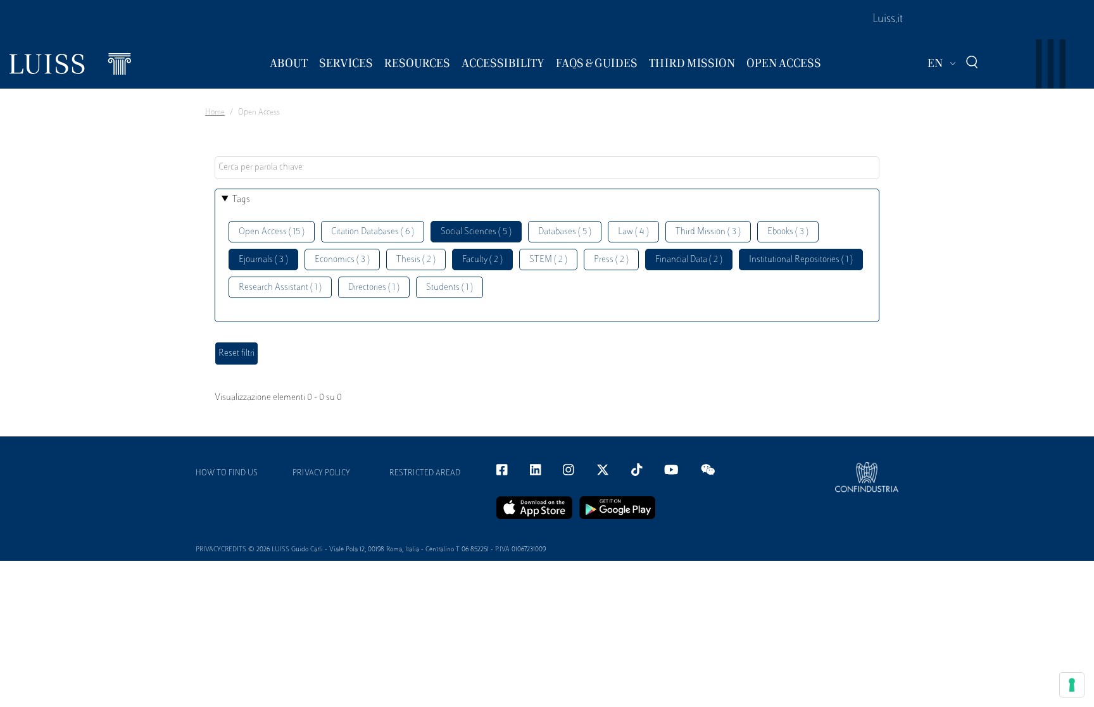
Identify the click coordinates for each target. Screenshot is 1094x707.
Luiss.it (887, 19)
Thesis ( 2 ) (416, 260)
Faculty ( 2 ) (482, 260)
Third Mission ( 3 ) (708, 232)
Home (215, 112)
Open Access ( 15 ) (272, 232)
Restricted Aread (424, 473)
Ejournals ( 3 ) (263, 260)
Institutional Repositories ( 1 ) (801, 260)
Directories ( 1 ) (373, 287)
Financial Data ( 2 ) (688, 260)
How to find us (227, 473)
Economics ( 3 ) (342, 260)
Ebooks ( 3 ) (787, 232)
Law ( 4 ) (633, 232)
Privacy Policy (321, 473)
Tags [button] (241, 199)
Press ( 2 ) (611, 260)
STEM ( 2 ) (548, 260)
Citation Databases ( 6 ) (372, 232)
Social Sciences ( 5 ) (476, 232)
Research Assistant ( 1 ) (280, 287)
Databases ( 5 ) (564, 232)
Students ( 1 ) (449, 287)
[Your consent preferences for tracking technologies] (1072, 685)
